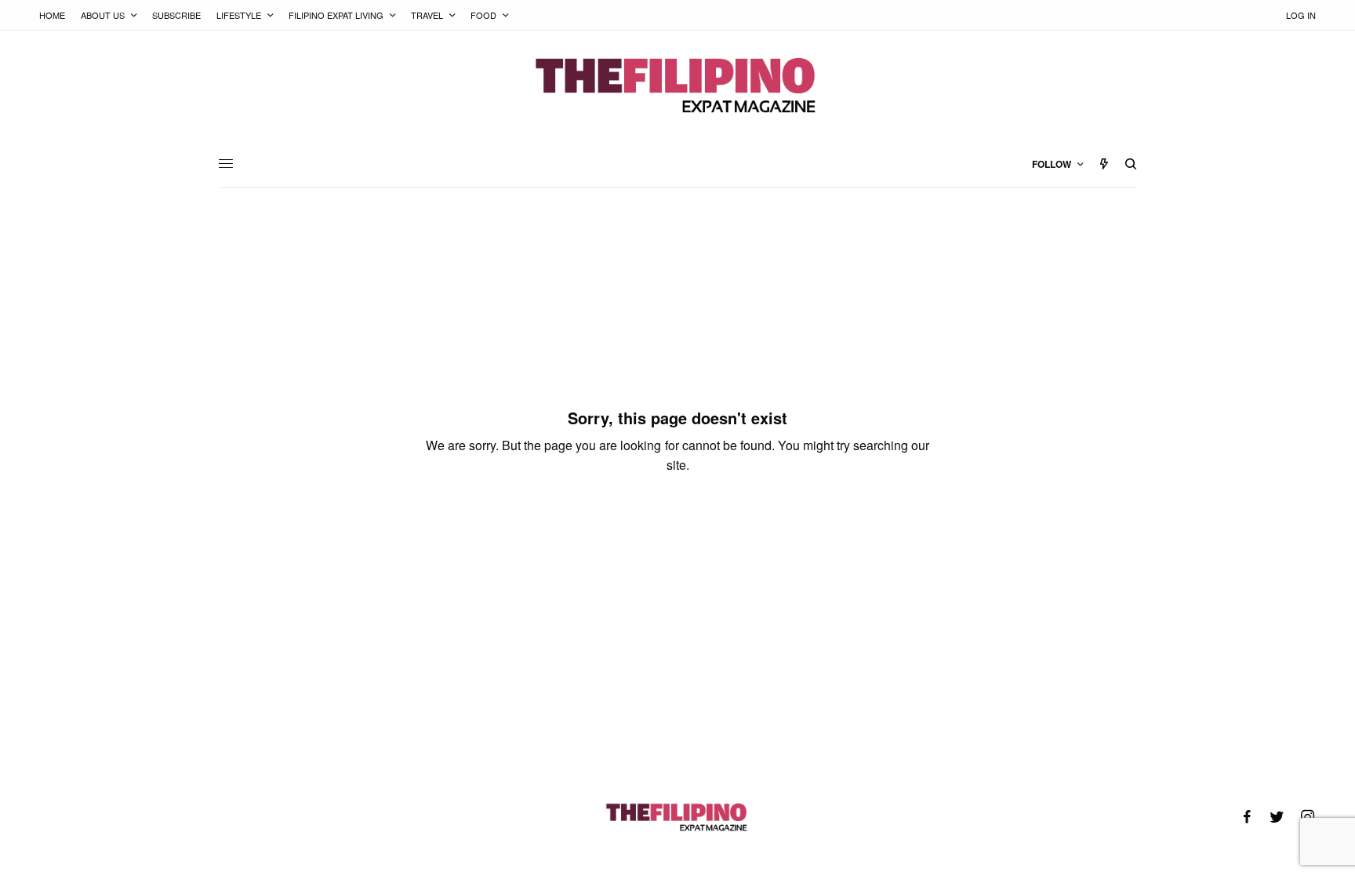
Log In (1301, 15)
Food (483, 15)
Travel (427, 15)
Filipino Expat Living (336, 15)
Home (52, 15)
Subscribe (176, 15)
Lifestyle (238, 15)
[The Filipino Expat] (677, 85)
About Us (103, 15)
